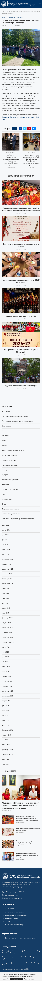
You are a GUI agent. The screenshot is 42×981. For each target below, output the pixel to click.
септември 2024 (7, 642)
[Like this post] (15, 128)
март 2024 (5, 671)
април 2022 (6, 745)
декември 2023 (7, 681)
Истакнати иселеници (10, 465)
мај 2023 (5, 715)
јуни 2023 (5, 711)
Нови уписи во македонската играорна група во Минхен (28, 829)
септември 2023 (7, 696)
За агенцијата (9, 909)
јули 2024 (5, 652)
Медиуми (5, 484)
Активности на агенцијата (14, 912)
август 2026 (6, 530)
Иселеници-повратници (10, 455)
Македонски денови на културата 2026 (21, 316)
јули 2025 (5, 593)
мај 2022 (5, 740)
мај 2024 (5, 662)
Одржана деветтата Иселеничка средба (21, 386)
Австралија (6, 411)
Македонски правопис (10, 480)
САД (3, 494)
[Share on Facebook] (20, 128)
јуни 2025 (5, 598)
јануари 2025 (6, 623)
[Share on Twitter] (25, 128)
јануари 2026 (6, 564)
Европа (4, 441)
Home (4, 11)
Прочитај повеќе (29, 979)
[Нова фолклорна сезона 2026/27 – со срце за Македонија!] (21, 334)
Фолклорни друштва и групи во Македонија (18, 519)
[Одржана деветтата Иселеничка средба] (21, 370)
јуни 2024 (5, 657)
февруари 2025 (7, 618)
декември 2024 (7, 628)
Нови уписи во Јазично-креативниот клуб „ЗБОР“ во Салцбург (27, 842)
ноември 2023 (7, 686)
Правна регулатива (11, 918)
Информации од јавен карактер (13, 450)
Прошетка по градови (10, 489)
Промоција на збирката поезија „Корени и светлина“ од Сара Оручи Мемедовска (27, 855)
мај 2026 (5, 545)
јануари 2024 (6, 676)
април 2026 (6, 549)
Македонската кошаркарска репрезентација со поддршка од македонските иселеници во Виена (27, 818)
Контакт (7, 922)
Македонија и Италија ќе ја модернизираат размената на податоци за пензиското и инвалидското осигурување (20, 805)
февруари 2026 (7, 559)
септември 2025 (7, 584)
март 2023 (5, 725)
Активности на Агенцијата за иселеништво (18, 421)
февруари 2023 (7, 730)
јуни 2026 (5, 540)
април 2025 (6, 608)
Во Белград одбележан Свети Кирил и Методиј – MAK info (20, 117)
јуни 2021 (5, 764)
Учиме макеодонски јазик (11, 514)
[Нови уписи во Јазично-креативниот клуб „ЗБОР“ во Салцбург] (21, 264)
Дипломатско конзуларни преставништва (20, 938)
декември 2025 (7, 569)
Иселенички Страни (9, 460)
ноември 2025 (7, 574)
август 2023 (6, 701)
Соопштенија (7, 499)
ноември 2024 (7, 632)
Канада (4, 470)
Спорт (4, 504)
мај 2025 (5, 603)
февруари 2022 (7, 750)
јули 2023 (5, 706)
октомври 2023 (7, 691)
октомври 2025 (7, 579)
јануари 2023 (6, 735)
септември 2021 (7, 754)
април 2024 (6, 667)
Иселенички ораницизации (14, 925)
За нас (4, 445)
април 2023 (6, 720)
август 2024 (6, 647)
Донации (5, 436)
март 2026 (5, 554)
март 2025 (5, 613)
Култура (5, 475)
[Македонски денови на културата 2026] (21, 300)
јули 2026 (5, 535)
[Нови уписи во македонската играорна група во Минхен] (21, 228)
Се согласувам (16, 979)
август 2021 (6, 759)
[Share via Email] (34, 128)
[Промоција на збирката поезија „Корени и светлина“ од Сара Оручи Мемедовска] (8, 856)
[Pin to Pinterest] (29, 128)
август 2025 (6, 588)
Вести (4, 431)
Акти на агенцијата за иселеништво (15, 416)
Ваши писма (6, 426)
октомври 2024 (7, 637)
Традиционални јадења (10, 509)
